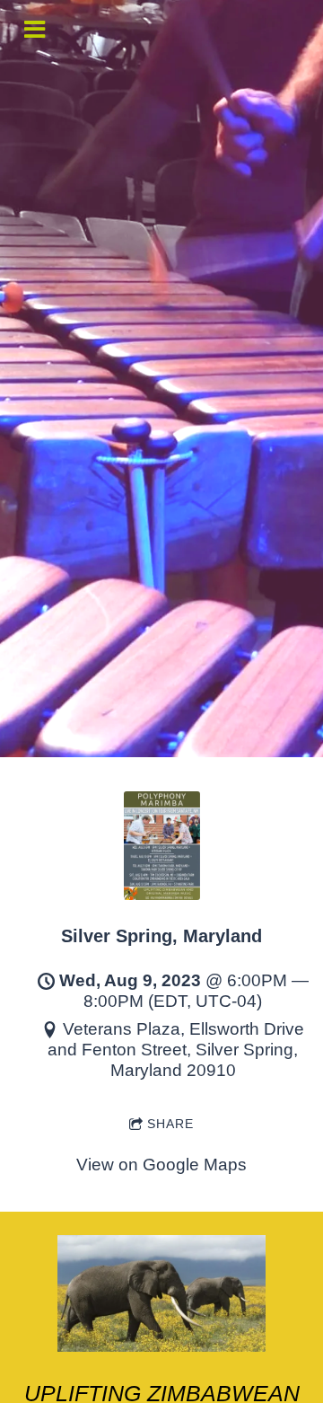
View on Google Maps (161, 1164)
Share (170, 1123)
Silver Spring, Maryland (161, 936)
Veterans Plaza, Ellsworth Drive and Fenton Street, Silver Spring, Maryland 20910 (176, 1049)
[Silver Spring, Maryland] (162, 894)
